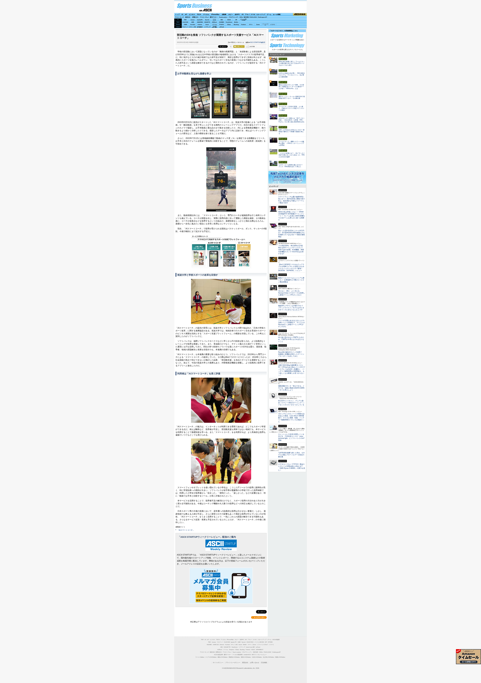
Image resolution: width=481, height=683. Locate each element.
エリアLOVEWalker (211, 657)
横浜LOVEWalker (223, 657)
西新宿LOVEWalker (234, 657)
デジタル (206, 14)
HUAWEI (221, 22)
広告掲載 (264, 662)
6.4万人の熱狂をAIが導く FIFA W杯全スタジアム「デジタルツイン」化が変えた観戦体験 (292, 75)
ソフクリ (272, 24)
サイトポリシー (218, 662)
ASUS (229, 19)
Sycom (207, 19)
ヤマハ (251, 24)
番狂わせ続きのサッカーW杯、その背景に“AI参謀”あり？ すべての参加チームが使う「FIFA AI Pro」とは (291, 87)
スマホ (253, 14)
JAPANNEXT (200, 27)
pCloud (222, 27)
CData (229, 24)
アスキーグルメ (204, 17)
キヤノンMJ (192, 27)
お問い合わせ (254, 662)
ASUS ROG (200, 22)
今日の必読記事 (218, 654)
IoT (186, 14)
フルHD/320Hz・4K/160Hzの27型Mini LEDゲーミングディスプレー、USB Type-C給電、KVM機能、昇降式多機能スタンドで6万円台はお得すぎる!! (291, 250)
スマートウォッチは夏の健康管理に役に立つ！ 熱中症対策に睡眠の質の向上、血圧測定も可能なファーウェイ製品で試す (291, 200)
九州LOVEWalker (257, 657)
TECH (199, 14)
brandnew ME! (214, 27)
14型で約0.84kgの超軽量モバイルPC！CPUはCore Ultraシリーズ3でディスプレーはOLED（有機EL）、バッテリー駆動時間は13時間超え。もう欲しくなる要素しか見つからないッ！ (291, 370)
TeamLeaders (223, 17)
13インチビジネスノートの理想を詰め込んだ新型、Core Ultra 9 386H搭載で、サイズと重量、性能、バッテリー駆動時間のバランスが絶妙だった (291, 418)
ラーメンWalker (199, 657)
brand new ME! (250, 647)
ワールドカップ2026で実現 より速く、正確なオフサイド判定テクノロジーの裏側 (291, 108)
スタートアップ (260, 14)
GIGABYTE (207, 22)
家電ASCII (195, 17)
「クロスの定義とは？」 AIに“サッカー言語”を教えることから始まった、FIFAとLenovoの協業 (292, 155)
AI (182, 14)
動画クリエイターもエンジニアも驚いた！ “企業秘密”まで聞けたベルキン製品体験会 (291, 280)
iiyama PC (234, 642)
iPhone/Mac (215, 14)
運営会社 (245, 662)
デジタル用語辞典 (237, 654)
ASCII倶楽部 (300, 14)
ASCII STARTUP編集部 (257, 42)
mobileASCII (247, 654)
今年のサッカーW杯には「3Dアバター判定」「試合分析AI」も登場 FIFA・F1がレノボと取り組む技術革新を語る (292, 120)
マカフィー (185, 27)
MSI (222, 19)
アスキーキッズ (179, 17)
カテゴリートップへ (259, 617)
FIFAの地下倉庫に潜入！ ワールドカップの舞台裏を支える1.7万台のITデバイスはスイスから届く (292, 63)
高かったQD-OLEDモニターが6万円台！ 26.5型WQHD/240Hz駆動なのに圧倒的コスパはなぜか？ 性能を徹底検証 (291, 234)
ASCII (205, 10)
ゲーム (269, 14)
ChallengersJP (262, 17)
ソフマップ (207, 27)
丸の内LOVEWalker (268, 657)
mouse (193, 19)
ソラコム (214, 24)
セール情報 (276, 14)
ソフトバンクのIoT (265, 24)
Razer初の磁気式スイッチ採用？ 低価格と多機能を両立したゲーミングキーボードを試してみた (291, 354)
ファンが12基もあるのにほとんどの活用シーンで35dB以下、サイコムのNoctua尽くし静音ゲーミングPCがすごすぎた (291, 323)
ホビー (230, 14)
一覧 (230, 46)
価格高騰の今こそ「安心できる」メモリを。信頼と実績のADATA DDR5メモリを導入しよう (291, 388)
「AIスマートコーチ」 (185, 530)
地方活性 (246, 17)
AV (243, 14)
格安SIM (187, 17)
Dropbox (221, 24)
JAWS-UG (216, 644)
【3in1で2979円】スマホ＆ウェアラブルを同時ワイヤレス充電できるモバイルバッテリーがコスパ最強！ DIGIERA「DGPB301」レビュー (291, 267)
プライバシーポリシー (232, 662)
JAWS (185, 24)
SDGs (241, 17)
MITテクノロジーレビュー (259, 654)
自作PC (237, 14)
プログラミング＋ (247, 652)
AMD (192, 22)
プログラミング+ (233, 17)
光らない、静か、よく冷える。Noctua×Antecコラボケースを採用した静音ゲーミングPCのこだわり (291, 293)
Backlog (236, 24)
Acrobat (192, 24)
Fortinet (243, 24)
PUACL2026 (253, 17)
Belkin (236, 22)
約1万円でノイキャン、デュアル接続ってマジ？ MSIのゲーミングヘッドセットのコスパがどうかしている (291, 403)
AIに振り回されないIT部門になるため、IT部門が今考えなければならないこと (291, 339)
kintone (200, 24)
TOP (202, 639)
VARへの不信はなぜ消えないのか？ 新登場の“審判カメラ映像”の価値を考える (292, 132)
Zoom (258, 24)
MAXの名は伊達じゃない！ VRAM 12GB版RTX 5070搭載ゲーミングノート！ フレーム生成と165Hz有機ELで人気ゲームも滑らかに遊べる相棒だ (291, 216)
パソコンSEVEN (214, 20)
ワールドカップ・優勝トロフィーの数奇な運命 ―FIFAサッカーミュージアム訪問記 (291, 143)
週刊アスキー (213, 17)
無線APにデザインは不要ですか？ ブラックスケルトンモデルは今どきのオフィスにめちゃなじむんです (291, 308)
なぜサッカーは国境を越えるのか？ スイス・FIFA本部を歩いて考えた (291, 166)
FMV (185, 19)
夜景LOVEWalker (246, 657)
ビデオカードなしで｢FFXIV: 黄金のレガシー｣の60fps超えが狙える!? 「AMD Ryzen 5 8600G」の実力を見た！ (291, 467)
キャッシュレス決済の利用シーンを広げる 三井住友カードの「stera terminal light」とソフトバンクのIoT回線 (291, 437)
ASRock (214, 22)
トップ (177, 14)
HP (236, 19)
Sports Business (194, 6)
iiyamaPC (200, 19)
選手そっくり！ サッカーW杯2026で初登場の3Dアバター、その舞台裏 (292, 97)
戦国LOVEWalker (280, 657)
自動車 (224, 14)
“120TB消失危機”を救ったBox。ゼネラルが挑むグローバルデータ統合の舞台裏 (291, 455)
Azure (207, 24)
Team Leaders (237, 652)
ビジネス (192, 14)
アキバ (247, 14)
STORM (270, 642)
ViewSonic (229, 22)
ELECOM (185, 22)
